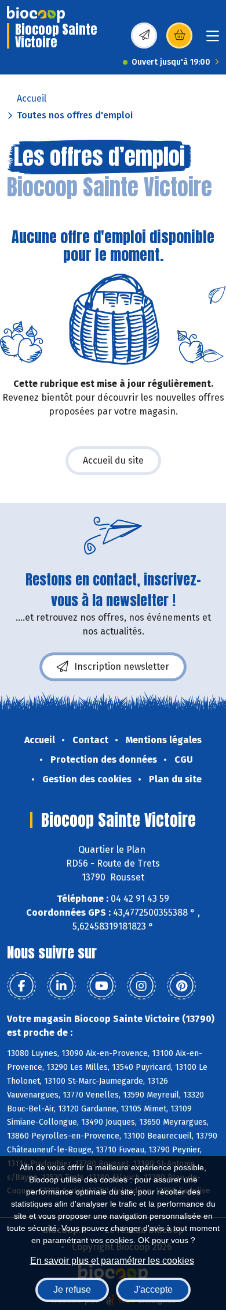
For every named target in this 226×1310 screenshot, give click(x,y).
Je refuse (72, 1289)
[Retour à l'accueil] (36, 14)
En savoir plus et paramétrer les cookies (112, 1261)
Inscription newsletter (121, 666)
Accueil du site (113, 460)
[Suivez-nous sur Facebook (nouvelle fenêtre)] (21, 986)
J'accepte (153, 1289)
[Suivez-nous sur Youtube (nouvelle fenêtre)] (101, 986)
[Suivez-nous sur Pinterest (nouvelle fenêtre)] (181, 986)
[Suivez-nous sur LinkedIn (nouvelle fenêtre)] (61, 986)
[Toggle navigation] (212, 39)
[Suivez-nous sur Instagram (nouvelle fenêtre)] (141, 986)
